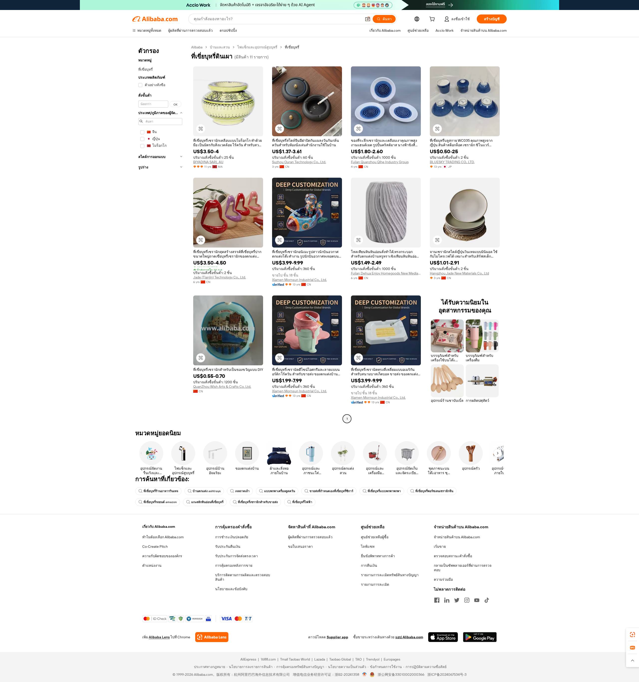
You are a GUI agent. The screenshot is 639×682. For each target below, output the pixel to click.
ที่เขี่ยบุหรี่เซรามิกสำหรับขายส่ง (258, 502)
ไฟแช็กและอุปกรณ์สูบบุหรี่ (257, 47)
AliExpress (248, 659)
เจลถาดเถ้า (242, 491)
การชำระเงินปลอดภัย (231, 537)
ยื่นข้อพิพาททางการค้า (378, 556)
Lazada (319, 659)
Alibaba (196, 47)
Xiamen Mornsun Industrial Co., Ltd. (299, 280)
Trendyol (372, 659)
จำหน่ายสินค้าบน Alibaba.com (457, 537)
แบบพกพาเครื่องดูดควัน (279, 491)
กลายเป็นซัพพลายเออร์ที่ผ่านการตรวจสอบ (462, 567)
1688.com (268, 659)
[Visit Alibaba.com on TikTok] (487, 600)
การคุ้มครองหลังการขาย (233, 565)
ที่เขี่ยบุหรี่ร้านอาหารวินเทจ (161, 491)
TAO (358, 659)
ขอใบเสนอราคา (300, 546)
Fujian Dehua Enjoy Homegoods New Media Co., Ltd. (386, 273)
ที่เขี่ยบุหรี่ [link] (292, 47)
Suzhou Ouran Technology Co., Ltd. (299, 162)
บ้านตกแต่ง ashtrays (207, 491)
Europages (392, 659)
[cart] (433, 20)
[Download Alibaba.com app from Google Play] (480, 637)
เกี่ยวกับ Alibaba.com (158, 527)
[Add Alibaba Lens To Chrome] (211, 637)
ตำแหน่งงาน (151, 565)
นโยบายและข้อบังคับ (231, 589)
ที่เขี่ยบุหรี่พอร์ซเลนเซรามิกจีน (434, 491)
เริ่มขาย (440, 546)
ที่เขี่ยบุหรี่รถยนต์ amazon (160, 502)
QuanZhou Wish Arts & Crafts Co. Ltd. (222, 387)
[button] (368, 19)
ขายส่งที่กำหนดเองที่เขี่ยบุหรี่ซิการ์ (331, 491)
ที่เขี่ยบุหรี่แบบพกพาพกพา (384, 491)
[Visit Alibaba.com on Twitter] (457, 600)
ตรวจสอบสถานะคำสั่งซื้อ (453, 556)
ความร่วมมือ (443, 579)
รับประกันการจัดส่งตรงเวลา (236, 556)
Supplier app (337, 637)
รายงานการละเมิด (375, 584)
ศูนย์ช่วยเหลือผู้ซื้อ (374, 537)
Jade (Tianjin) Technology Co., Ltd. (219, 277)
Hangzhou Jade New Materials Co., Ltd (459, 273)
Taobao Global (340, 659)
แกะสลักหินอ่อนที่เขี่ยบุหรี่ (207, 502)
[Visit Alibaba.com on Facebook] (437, 600)
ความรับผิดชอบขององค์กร (162, 556)
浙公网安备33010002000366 (401, 675)
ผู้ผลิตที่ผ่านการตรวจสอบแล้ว (310, 537)
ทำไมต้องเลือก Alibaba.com (163, 537)
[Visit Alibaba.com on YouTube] (477, 600)
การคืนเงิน (369, 565)
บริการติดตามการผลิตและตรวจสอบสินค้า (242, 577)
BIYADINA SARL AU (208, 162)
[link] (632, 634)
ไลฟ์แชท (367, 546)
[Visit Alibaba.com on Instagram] (467, 600)
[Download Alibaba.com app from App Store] (443, 637)
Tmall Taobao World (295, 659)
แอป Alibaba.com (409, 637)
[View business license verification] (364, 674)
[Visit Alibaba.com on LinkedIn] (447, 600)
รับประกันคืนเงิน (227, 546)
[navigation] (160, 233)
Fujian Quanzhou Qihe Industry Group (380, 162)
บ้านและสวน (220, 47)
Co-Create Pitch (155, 546)
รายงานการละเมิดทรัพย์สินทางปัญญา (390, 575)
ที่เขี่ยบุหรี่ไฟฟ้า (302, 502)
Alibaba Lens (159, 637)
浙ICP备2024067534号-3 (447, 675)
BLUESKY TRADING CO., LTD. (452, 162)
